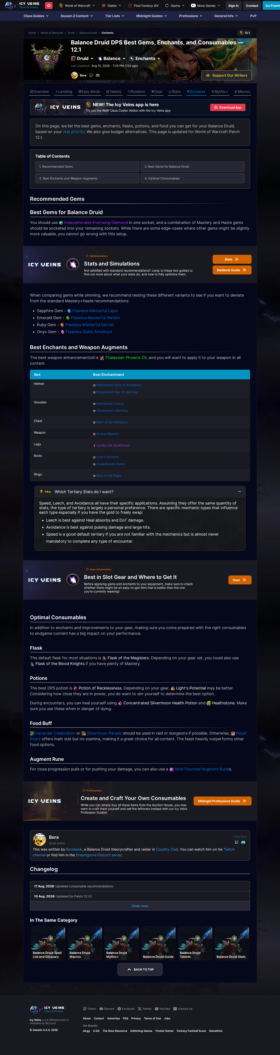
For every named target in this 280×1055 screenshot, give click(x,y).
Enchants (197, 91)
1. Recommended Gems (56, 166)
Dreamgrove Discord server (99, 855)
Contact (99, 1018)
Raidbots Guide (228, 270)
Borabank (74, 849)
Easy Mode (91, 91)
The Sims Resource (115, 1030)
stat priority (73, 131)
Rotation (138, 91)
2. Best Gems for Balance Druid (167, 166)
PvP (253, 16)
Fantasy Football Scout (191, 1030)
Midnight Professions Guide (219, 801)
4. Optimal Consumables (162, 178)
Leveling (65, 91)
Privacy (136, 1018)
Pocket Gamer (165, 1030)
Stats (176, 91)
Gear (158, 91)
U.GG (96, 1030)
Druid (71, 32)
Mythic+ (221, 91)
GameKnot (215, 1030)
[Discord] (97, 75)
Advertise (113, 1018)
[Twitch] (91, 75)
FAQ (125, 1018)
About (87, 1018)
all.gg (86, 1030)
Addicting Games (141, 1030)
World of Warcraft (51, 32)
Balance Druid (88, 32)
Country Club (167, 849)
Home (32, 32)
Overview (41, 91)
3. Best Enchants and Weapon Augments (68, 178)
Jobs (167, 1018)
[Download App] (48, 5)
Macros (244, 91)
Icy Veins (35, 1020)
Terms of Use (152, 1018)
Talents (115, 91)
